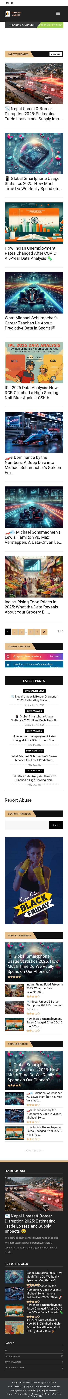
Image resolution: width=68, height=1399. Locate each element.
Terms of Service (53, 1394)
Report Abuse (18, 800)
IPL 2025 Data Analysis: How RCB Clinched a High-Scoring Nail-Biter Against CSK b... (31, 392)
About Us (22, 1394)
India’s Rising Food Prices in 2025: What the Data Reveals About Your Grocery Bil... (31, 607)
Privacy (35, 1394)
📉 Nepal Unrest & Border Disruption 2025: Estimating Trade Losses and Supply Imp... (34, 113)
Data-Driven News (34, 691)
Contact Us (36, 1396)
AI (6, 1350)
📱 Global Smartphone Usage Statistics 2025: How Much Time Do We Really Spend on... (33, 183)
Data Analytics (34, 750)
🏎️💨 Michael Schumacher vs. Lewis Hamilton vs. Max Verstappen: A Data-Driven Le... (33, 537)
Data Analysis (46, 24)
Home (9, 1394)
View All (55, 54)
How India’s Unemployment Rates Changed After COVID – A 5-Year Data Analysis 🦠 (32, 253)
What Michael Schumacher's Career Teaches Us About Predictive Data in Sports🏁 (31, 323)
